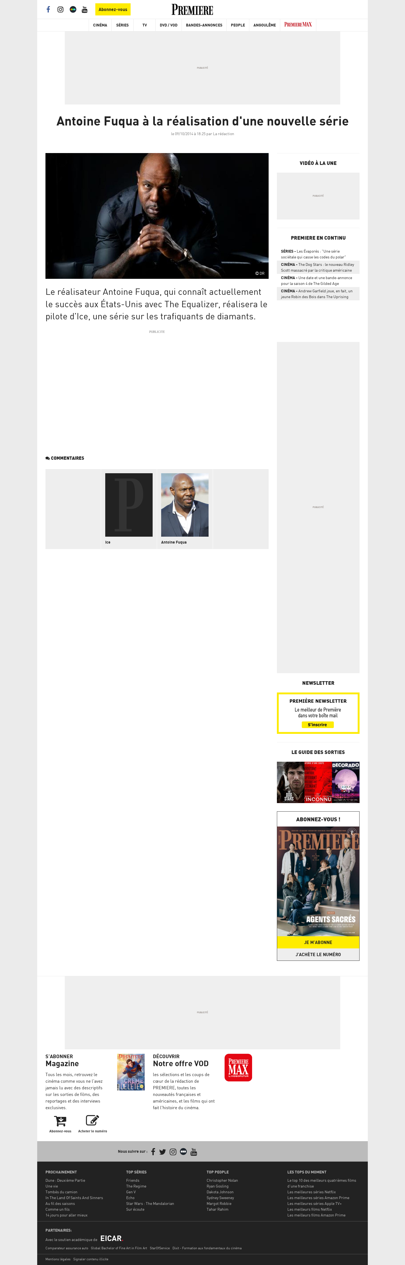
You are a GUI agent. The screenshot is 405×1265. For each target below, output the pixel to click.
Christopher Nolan (222, 1180)
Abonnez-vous (113, 9)
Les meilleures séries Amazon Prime (318, 1197)
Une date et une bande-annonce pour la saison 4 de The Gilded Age (316, 280)
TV (144, 25)
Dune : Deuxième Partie (65, 1180)
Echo (130, 1197)
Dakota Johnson (220, 1191)
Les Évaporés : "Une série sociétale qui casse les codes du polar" (313, 254)
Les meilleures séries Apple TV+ (314, 1203)
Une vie (51, 1186)
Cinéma (100, 25)
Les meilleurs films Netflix (309, 1209)
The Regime (136, 1186)
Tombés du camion (61, 1191)
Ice (107, 542)
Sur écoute (135, 1209)
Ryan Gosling (218, 1186)
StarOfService (160, 1248)
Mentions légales (58, 1259)
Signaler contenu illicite (90, 1259)
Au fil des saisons (60, 1203)
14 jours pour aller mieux (66, 1215)
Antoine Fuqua (174, 542)
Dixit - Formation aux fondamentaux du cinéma (207, 1248)
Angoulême (264, 25)
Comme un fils (57, 1209)
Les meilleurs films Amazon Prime (316, 1215)
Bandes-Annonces (204, 25)
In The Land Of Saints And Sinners (74, 1197)
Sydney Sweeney (220, 1197)
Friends (132, 1180)
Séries (122, 25)
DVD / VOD (168, 25)
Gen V (131, 1191)
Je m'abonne (318, 942)
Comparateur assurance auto (66, 1248)
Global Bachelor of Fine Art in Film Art (119, 1248)
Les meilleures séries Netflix (311, 1191)
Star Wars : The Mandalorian (150, 1203)
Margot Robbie (219, 1203)
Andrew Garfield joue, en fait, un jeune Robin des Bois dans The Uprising (317, 293)
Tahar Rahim (217, 1209)
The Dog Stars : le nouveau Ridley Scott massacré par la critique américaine (317, 267)
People (238, 25)
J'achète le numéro (318, 954)
